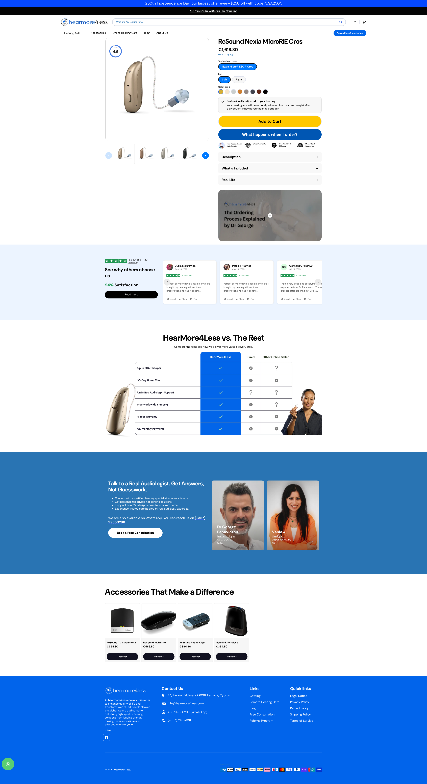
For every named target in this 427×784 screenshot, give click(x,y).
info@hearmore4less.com (186, 703)
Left (226, 80)
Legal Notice (298, 696)
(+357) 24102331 (179, 720)
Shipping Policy (300, 714)
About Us (162, 33)
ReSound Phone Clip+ (193, 642)
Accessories (98, 33)
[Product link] (122, 632)
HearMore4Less (122, 769)
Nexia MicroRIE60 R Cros (237, 67)
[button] (355, 22)
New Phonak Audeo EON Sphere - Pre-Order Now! (213, 11)
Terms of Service (301, 721)
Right (241, 80)
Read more (131, 294)
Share (184, 299)
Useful (173, 299)
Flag (195, 299)
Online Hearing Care (125, 33)
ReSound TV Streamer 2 (121, 642)
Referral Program (261, 721)
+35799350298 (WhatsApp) (187, 712)
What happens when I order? (270, 134)
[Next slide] (205, 155)
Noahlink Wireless (227, 642)
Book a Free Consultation (350, 33)
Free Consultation (262, 714)
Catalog (255, 696)
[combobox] (229, 22)
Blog (147, 33)
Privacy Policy (299, 702)
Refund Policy (299, 708)
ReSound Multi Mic (154, 642)
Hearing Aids (72, 33)
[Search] (341, 22)
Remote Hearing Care (264, 702)
